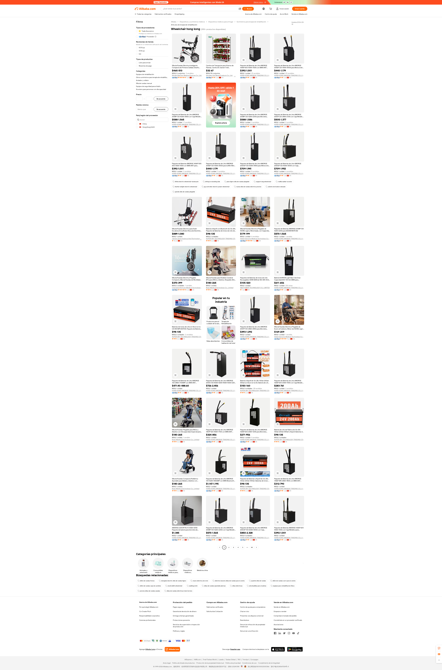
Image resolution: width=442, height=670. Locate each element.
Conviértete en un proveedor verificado (288, 620)
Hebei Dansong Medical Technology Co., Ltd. (255, 239)
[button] (239, 8)
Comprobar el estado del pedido (285, 616)
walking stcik (193, 586)
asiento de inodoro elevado (276, 186)
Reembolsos (244, 620)
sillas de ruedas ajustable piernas (215, 586)
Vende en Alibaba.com (282, 607)
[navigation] (152, 284)
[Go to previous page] (220, 547)
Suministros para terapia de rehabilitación (251, 22)
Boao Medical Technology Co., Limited (219, 288)
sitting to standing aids (212, 181)
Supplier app (235, 649)
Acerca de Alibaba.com (148, 602)
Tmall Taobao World (210, 659)
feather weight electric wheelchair (186, 186)
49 (252, 547)
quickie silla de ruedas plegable (185, 192)
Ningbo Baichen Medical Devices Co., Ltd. (187, 75)
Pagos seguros (178, 607)
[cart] (271, 9)
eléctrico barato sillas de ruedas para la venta (230, 581)
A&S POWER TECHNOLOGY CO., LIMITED (255, 288)
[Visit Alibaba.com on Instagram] (289, 633)
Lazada (221, 659)
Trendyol (245, 659)
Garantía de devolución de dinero (184, 611)
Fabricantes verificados (214, 607)
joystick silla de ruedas (258, 581)
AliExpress (188, 659)
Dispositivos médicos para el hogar (220, 22)
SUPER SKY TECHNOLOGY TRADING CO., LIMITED (221, 239)
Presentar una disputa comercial (251, 616)
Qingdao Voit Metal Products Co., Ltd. (219, 75)
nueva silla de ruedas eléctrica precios (248, 186)
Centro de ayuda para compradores (252, 607)
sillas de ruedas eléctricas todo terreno (179, 591)
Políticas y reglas (179, 631)
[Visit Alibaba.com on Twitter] (284, 633)
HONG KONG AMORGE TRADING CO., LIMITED (255, 75)
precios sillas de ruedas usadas (150, 591)
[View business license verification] (242, 666)
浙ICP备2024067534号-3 (280, 666)
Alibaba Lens (150, 649)
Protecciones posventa (181, 620)
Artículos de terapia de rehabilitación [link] (184, 25)
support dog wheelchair (263, 181)
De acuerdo (161, 99)
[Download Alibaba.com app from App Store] (278, 649)
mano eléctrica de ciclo (200, 581)
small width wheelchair (175, 586)
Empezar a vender (280, 611)
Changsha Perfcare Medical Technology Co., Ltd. (187, 288)
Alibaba (173, 22)
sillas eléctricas (237, 586)
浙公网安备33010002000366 (258, 666)
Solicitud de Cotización (214, 611)
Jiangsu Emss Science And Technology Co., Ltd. (187, 239)
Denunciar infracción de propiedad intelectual (252, 626)
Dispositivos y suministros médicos (192, 22)
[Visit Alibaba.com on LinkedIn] (279, 633)
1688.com (197, 659)
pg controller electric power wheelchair (217, 186)
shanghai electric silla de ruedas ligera (173, 581)
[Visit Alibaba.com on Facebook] (275, 633)
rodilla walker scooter (285, 181)
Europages (254, 659)
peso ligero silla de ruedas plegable (238, 181)
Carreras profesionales (147, 620)
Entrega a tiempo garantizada (183, 616)
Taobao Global (230, 659)
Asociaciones (278, 624)
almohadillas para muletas (257, 586)
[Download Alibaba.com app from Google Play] (295, 649)
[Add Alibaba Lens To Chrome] (172, 649)
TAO (238, 659)
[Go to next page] (256, 547)
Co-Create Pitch (145, 611)
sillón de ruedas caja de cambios (150, 586)
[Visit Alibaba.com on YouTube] (293, 633)
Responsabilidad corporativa (149, 616)
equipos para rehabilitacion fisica (283, 586)
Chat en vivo (244, 611)
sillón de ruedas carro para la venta (284, 581)
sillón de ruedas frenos (147, 581)
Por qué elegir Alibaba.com (148, 607)
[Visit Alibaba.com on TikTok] (298, 633)
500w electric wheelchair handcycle (186, 181)
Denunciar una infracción (249, 631)
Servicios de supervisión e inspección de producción (186, 626)
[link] (439, 648)
